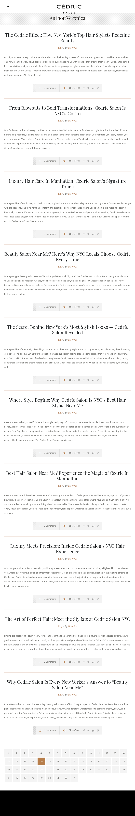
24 (82, 761)
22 (66, 761)
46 (16, 777)
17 (25, 761)
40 (91, 769)
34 (41, 769)
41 (99, 769)
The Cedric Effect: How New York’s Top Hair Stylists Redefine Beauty (67, 37)
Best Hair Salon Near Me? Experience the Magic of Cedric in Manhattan (67, 476)
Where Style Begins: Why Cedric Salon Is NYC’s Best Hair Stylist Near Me (67, 402)
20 (49, 761)
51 (58, 777)
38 (74, 769)
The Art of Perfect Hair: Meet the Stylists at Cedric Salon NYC (67, 619)
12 (107, 753)
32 (25, 769)
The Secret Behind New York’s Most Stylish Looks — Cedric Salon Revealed (67, 329)
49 (41, 777)
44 (123, 769)
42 (107, 769)
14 (123, 753)
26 (99, 761)
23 (74, 761)
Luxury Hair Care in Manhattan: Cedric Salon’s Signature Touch (67, 183)
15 (8, 761)
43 (115, 769)
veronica (72, 47)
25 (91, 761)
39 (82, 769)
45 (8, 777)
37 (66, 769)
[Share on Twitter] (88, 87)
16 (16, 761)
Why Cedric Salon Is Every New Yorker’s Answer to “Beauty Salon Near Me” (67, 684)
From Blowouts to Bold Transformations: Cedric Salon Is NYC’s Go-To (67, 110)
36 (58, 769)
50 (49, 777)
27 (107, 761)
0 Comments (50, 88)
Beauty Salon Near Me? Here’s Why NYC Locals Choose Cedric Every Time (67, 256)
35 (49, 769)
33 (33, 769)
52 (66, 777)
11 (98, 753)
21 (58, 761)
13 (115, 753)
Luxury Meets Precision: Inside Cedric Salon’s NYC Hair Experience (67, 548)
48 (33, 777)
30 (8, 769)
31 (16, 769)
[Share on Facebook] (84, 87)
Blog (60, 47)
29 (123, 761)
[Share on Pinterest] (98, 87)
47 (25, 777)
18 (33, 761)
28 (115, 761)
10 (90, 753)
